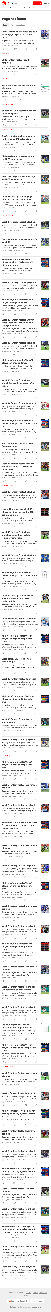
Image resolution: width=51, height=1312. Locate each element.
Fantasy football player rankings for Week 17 (20, 240)
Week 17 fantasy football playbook (19, 222)
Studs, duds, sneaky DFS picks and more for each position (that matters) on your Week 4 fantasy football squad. (20, 1097)
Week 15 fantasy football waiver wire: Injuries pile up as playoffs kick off (18, 383)
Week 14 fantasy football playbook (19, 403)
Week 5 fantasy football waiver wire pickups (19, 1074)
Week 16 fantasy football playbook (19, 282)
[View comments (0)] (15, 74)
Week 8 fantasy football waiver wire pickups (19, 846)
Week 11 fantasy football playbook (19, 618)
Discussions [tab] (20, 25)
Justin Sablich (13, 46)
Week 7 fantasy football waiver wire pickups (19, 907)
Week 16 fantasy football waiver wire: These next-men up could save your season (18, 323)
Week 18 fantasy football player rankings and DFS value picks (17, 198)
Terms (35, 1292)
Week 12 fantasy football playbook (19, 555)
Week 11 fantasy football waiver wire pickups (17, 660)
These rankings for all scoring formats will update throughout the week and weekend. (19, 246)
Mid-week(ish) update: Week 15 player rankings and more (18, 361)
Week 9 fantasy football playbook (18, 739)
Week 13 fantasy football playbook (19, 492)
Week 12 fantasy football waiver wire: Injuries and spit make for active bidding (18, 598)
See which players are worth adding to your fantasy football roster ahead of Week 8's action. (19, 852)
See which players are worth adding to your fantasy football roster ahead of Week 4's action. (19, 1138)
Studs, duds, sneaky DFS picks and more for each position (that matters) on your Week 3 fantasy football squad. (20, 1155)
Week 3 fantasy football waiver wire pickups (19, 1190)
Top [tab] (12, 25)
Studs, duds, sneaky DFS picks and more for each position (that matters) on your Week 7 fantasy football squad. (20, 869)
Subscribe (37, 3)
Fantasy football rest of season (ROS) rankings (17, 445)
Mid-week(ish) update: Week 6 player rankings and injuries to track (17, 946)
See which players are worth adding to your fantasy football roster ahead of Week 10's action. (19, 726)
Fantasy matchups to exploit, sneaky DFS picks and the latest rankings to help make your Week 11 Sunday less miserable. (19, 622)
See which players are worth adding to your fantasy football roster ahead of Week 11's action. (19, 666)
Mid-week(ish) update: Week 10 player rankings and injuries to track (18, 699)
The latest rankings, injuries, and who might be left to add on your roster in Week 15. (20, 367)
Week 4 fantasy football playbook (18, 1093)
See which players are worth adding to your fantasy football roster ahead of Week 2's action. (19, 1253)
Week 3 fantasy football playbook (18, 1151)
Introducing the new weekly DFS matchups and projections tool (18, 1026)
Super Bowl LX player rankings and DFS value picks (19, 112)
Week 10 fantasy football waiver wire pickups (18, 720)
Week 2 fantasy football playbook (18, 1209)
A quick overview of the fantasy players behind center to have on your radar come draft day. (19, 41)
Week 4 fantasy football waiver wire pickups (20, 1132)
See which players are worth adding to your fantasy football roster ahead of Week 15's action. (19, 390)
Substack (13, 1307)
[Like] (3, 293)
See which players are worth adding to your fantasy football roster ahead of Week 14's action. (19, 473)
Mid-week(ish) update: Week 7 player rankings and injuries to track (17, 886)
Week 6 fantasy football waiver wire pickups (19, 968)
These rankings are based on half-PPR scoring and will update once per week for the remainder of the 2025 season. (19, 450)
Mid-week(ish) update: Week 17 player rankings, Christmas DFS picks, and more (17, 262)
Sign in (46, 3)
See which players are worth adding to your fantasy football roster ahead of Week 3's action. (19, 1196)
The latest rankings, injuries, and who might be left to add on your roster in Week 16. (20, 306)
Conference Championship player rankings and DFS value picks (19, 137)
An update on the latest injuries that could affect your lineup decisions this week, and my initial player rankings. (19, 1055)
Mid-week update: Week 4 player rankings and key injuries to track (18, 1112)
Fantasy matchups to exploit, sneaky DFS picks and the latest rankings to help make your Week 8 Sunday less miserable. (19, 743)
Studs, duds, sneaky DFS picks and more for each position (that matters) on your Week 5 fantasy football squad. (20, 994)
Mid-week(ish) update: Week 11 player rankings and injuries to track (17, 639)
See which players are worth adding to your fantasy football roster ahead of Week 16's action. (19, 329)
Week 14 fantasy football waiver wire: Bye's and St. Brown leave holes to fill (18, 466)
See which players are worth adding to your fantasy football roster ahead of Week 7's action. (19, 913)
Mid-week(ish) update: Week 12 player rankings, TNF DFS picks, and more (20, 575)
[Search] (46, 25)
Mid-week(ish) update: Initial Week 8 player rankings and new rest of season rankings (19, 825)
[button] (4, 7)
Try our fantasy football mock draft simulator (19, 86)
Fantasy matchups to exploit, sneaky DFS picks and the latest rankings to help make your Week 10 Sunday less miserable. (19, 683)
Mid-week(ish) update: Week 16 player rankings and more (18, 301)
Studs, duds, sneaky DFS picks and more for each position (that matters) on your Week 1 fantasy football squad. (20, 1271)
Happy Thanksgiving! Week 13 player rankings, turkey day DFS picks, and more (18, 512)
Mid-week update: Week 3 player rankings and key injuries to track (18, 1170)
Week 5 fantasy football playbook (18, 1007)
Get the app (37, 1301)
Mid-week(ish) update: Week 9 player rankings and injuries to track (17, 765)
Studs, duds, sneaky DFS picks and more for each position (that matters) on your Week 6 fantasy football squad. (20, 930)
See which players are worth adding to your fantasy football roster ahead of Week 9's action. (19, 792)
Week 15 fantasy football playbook (19, 343)
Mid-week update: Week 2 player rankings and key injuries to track (18, 1227)
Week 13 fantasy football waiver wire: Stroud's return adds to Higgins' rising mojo (18, 535)
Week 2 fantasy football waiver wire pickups (19, 1248)
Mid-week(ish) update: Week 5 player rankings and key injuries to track (19, 1048)
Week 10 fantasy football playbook (19, 679)
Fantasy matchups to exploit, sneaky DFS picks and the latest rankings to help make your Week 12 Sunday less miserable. (19, 496)
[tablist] (14, 25)
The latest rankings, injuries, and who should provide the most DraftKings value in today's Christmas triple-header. (19, 269)
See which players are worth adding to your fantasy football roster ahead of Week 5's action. (19, 1080)
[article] (25, 40)
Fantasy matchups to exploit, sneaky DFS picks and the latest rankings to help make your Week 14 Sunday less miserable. (19, 407)
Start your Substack (19, 1301)
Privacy (28, 1292)
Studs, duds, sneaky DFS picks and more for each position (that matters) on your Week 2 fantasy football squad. (20, 1213)
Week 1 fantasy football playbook (18, 1267)
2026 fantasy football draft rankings (15, 61)
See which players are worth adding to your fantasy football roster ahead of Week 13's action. (19, 542)
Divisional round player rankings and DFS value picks (18, 157)
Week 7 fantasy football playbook (18, 865)
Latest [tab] (5, 25)
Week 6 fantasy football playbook (18, 926)
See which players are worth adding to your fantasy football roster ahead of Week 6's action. (19, 973)
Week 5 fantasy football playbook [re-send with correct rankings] (18, 988)
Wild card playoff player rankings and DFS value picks (18, 177)
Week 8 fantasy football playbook (18, 805)
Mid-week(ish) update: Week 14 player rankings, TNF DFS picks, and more (20, 423)
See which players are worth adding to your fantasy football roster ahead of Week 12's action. (19, 605)
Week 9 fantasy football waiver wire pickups (19, 786)
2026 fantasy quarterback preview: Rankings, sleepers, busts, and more (19, 35)
